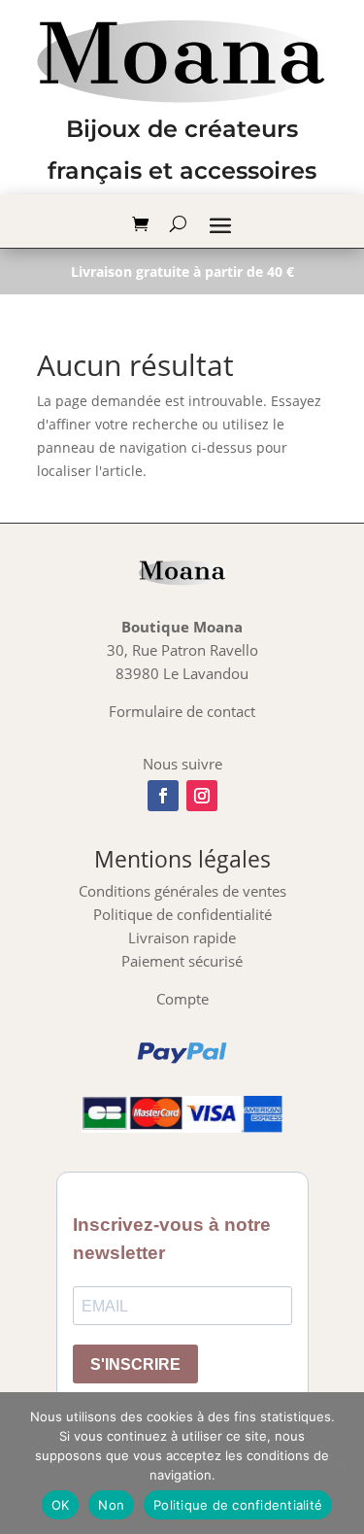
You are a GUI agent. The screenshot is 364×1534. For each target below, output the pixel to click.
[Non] (339, 1463)
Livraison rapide (182, 937)
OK (60, 1505)
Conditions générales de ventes (182, 891)
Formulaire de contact (182, 711)
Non (111, 1505)
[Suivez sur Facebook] (163, 795)
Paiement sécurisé (182, 961)
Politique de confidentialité (182, 914)
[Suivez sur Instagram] (201, 795)
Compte (182, 998)
